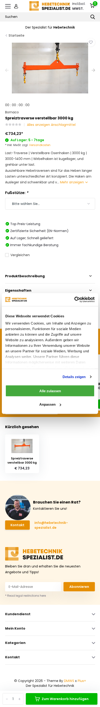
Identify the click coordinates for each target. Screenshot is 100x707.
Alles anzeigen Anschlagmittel (51, 124)
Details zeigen (74, 377)
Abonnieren (79, 586)
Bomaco (12, 112)
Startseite (16, 35)
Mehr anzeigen (72, 182)
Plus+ (82, 680)
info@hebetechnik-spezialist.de (51, 525)
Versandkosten (39, 145)
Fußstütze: (16, 192)
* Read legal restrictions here (25, 596)
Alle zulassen (50, 391)
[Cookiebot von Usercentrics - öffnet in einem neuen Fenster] (74, 300)
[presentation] (7, 70)
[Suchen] (92, 17)
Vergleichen (20, 255)
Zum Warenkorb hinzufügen (65, 699)
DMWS (69, 680)
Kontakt (17, 525)
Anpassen (47, 404)
